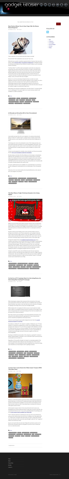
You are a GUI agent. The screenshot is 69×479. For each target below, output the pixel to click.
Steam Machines (15, 356)
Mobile (50, 47)
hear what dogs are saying (13, 101)
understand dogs (27, 103)
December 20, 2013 (12, 114)
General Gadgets (52, 44)
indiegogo (22, 101)
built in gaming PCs (12, 351)
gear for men (21, 181)
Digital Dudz (31, 263)
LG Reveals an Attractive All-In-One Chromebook (22, 113)
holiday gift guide (16, 266)
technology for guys (33, 181)
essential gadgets (20, 351)
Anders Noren (55, 474)
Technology (11, 103)
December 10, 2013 (12, 281)
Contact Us (10, 467)
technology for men (18, 103)
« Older (11, 445)
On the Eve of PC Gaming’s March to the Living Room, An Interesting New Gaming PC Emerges (24, 278)
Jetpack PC (29, 354)
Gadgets (18, 98)
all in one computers (22, 178)
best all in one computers (32, 178)
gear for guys (14, 181)
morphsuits (23, 266)
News (11, 261)
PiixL (10, 356)
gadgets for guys (33, 98)
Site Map (9, 465)
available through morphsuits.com (28, 239)
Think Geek (11, 437)
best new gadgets (12, 98)
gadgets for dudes (25, 98)
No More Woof (36, 101)
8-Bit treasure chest (12, 432)
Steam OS (21, 356)
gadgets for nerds (27, 434)
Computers (51, 41)
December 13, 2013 (12, 196)
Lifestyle (50, 46)
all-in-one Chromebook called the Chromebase (22, 152)
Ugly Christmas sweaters (34, 268)
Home (9, 458)
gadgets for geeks (34, 432)
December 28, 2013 (12, 29)
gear (10, 181)
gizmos (26, 181)
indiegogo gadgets (28, 101)
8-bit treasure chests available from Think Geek (21, 412)
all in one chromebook (13, 178)
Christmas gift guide (12, 263)
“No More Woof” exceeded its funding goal (23, 62)
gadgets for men (20, 265)
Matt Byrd (19, 29)
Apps (50, 39)
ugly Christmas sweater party (23, 268)
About (9, 460)
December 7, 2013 (11, 371)
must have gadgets (35, 354)
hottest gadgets (22, 354)
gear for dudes (38, 434)
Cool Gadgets (51, 42)
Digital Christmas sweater (22, 263)
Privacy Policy (10, 462)
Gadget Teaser (14, 474)
